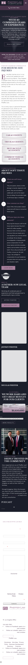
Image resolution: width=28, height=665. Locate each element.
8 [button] (13, 418)
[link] (11, 2)
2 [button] (2, 418)
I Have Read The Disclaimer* (14, 600)
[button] (25, 3)
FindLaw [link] (18, 646)
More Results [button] (8, 422)
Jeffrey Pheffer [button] (10, 300)
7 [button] (11, 418)
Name (5, 533)
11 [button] (19, 418)
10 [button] (17, 418)
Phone (5, 540)
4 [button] (6, 418)
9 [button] (15, 418)
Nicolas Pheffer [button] (10, 305)
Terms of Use (11, 594)
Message (6, 553)
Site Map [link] (15, 642)
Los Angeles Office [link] (10, 620)
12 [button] (22, 418)
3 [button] (4, 418)
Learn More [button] (8, 268)
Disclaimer (14, 573)
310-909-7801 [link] (14, 8)
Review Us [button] (8, 636)
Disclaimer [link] (7, 642)
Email (5, 547)
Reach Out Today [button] (14, 44)
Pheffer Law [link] (13, 638)
